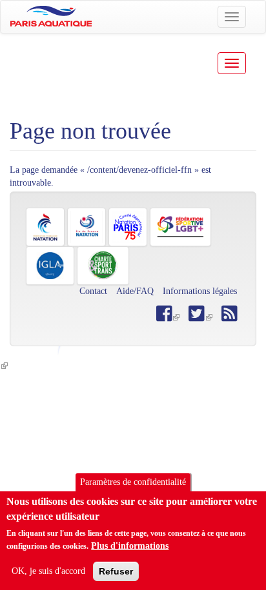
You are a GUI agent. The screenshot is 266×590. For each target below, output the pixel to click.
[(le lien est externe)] (200, 317)
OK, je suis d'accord (48, 571)
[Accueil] (51, 16)
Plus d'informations (130, 546)
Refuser (116, 571)
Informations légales (200, 291)
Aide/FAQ (135, 291)
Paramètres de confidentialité (133, 482)
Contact (93, 291)
